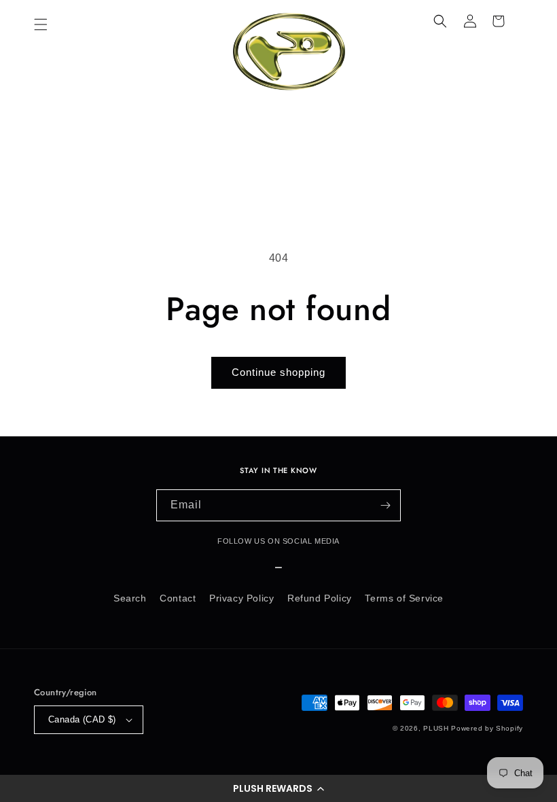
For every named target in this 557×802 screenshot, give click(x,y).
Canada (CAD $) (82, 719)
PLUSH (436, 728)
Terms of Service (404, 598)
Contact (178, 598)
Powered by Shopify (487, 728)
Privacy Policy (241, 598)
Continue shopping (278, 372)
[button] (278, 788)
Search (130, 598)
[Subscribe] (385, 505)
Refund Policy (319, 598)
